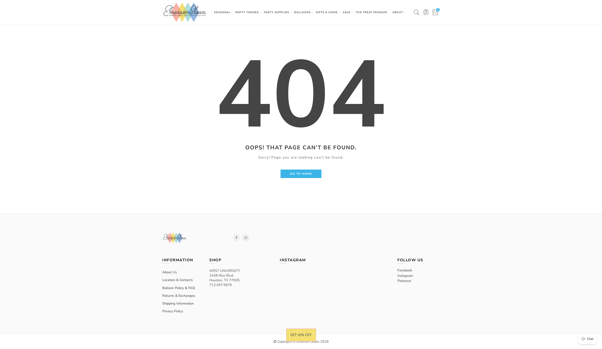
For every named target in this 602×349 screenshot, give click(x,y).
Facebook (236, 237)
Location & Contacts (177, 280)
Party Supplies (276, 12)
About (397, 12)
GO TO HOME (301, 174)
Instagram (245, 237)
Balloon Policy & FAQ (178, 288)
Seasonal (222, 12)
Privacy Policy (172, 311)
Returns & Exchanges (178, 295)
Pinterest (404, 280)
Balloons (302, 12)
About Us (169, 272)
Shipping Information (178, 303)
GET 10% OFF (301, 335)
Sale (346, 12)
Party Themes (247, 12)
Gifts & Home (327, 12)
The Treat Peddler (371, 12)
